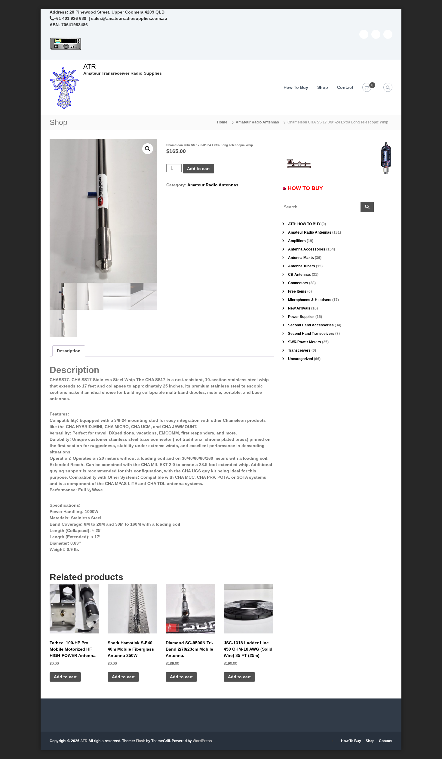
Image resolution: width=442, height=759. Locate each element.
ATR (89, 66)
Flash (140, 741)
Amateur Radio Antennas (257, 122)
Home (222, 122)
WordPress (202, 741)
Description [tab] (69, 350)
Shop (322, 87)
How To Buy (296, 87)
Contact (345, 87)
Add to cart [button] (65, 676)
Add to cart (198, 168)
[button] (147, 148)
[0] (367, 87)
